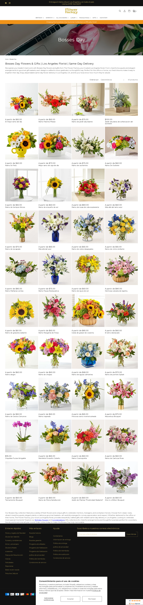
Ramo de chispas (45, 375)
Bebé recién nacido (12, 570)
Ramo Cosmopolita (79, 458)
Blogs (31, 537)
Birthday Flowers (41, 520)
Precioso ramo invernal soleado (84, 416)
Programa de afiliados (37, 544)
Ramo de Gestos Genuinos (15, 416)
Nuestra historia (35, 533)
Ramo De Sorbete (112, 165)
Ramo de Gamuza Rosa (114, 458)
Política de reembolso (37, 559)
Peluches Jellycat (11, 573)
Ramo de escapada (12, 249)
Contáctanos (57, 536)
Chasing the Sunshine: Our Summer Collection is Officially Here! (71, 22)
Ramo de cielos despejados (82, 249)
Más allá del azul (45, 249)
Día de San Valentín (12, 537)
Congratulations (58, 520)
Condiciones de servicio (37, 562)
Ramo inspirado (45, 416)
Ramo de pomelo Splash (114, 375)
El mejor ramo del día (13, 122)
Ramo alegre (10, 375)
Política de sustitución (61, 554)
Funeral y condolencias (13, 540)
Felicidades (9, 562)
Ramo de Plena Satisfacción (50, 500)
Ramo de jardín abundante (82, 122)
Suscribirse (131, 534)
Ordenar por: (94, 80)
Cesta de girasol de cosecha (83, 333)
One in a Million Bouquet (114, 500)
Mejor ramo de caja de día (49, 165)
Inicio (6, 59)
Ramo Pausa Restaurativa (49, 291)
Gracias (7, 559)
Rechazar (92, 599)
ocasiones (8, 551)
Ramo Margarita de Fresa (49, 333)
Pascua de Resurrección (14, 555)
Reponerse (9, 566)
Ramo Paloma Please (47, 122)
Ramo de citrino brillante (114, 249)
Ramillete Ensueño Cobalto (49, 458)
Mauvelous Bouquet (113, 416)
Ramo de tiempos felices (15, 207)
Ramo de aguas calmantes (82, 375)
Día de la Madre (11, 548)
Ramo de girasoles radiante (16, 333)
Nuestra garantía (35, 540)
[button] (120, 11)
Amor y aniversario (12, 544)
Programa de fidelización (38, 548)
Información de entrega (62, 540)
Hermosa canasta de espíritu (116, 291)
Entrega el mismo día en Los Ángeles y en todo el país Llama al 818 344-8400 (71, 3)
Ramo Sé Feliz (11, 165)
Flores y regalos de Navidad (15, 533)
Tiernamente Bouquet (14, 500)
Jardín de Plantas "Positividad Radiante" (87, 500)
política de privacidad (36, 555)
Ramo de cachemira (80, 165)
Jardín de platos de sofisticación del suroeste (119, 123)
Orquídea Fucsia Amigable (15, 458)
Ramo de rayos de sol (80, 291)
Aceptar (70, 599)
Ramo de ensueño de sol (48, 207)
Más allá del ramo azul (113, 207)
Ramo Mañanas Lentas (14, 291)
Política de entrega (60, 543)
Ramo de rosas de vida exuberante (85, 207)
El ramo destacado (112, 333)
